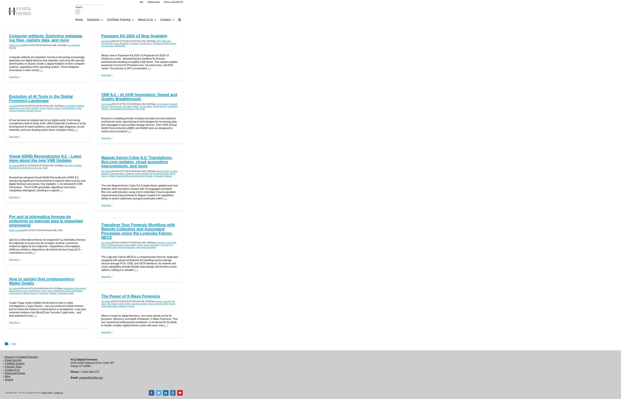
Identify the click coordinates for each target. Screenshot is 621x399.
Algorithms (71, 106)
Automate (129, 174)
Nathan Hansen (16, 45)
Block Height (80, 288)
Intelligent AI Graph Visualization (68, 291)
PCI (171, 245)
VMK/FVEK (120, 46)
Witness (167, 176)
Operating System (139, 304)
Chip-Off (68, 165)
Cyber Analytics (68, 108)
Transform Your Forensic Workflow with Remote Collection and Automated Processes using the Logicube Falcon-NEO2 (138, 231)
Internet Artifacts (124, 176)
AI (65, 106)
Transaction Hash (65, 293)
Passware (134, 43)
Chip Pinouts (162, 104)
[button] (179, 19)
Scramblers (172, 106)
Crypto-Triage (47, 291)
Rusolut (163, 106)
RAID (165, 304)
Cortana (56, 108)
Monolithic (147, 106)
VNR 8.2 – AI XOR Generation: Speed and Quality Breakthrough (139, 96)
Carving (167, 301)
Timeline (53, 293)
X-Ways (130, 306)
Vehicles (105, 109)
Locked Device (15, 293)
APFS (159, 41)
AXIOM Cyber (147, 174)
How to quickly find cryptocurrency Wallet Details (41, 281)
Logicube (164, 245)
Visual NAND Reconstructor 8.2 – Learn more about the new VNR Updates (45, 158)
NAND (156, 106)
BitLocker (167, 41)
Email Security (13, 360)
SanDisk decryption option (164, 43)
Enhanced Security (115, 245)
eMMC (136, 106)
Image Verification (151, 245)
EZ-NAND (77, 165)
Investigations (74, 45)
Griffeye (112, 176)
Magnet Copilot (138, 176)
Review (149, 176)
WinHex (122, 306)
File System (112, 304)
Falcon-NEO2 (130, 245)
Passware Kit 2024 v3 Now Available (134, 36)
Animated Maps (117, 174)
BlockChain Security (18, 291)
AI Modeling (68, 288)
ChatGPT (35, 108)
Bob (28, 108)
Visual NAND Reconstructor (122, 109)
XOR (142, 109)
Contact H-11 (12, 370)
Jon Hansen (106, 41)
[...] (41, 70)
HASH (140, 245)
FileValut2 (124, 43)
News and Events (15, 373)
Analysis (159, 301)
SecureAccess (107, 46)
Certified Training (15, 363)
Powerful (158, 304)
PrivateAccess (145, 43)
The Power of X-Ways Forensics (130, 296)
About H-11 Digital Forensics (21, 357)
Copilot (49, 108)
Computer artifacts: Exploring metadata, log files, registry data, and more (46, 38)
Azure (22, 108)
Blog (7, 376)
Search (172, 304)
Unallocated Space (109, 306)
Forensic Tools (13, 366)
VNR (137, 109)
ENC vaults (114, 43)
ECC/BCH (127, 106)
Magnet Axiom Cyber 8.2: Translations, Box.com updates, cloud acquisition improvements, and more (137, 161)
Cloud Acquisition (161, 174)
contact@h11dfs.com (91, 377)
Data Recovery (115, 106)
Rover (37, 111)
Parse (150, 304)
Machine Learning (26, 111)
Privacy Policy (47, 393)
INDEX (128, 304)
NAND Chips (28, 168)
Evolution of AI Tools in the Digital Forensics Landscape (41, 98)
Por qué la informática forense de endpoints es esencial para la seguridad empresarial (46, 220)
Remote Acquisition (126, 247)
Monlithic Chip (15, 168)
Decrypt (104, 43)
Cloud (168, 243)
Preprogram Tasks (109, 247)
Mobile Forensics (30, 293)
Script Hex (43, 293)
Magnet (12, 48)
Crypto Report (34, 291)
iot (141, 106)
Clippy (42, 108)
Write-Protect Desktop (145, 247)
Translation (158, 176)
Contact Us (58, 393)
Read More (14, 77)
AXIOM (137, 174)
